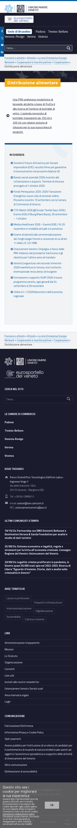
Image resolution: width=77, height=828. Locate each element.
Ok (52, 805)
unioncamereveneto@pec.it (31, 508)
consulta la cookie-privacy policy (19, 814)
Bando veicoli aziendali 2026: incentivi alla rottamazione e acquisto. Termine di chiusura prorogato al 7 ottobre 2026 (39, 182)
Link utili (9, 676)
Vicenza (43, 36)
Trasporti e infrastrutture (48, 603)
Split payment (13, 739)
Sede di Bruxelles (19, 31)
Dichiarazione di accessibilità (21, 771)
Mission (9, 649)
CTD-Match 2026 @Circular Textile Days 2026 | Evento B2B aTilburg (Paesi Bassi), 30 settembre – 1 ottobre (40, 214)
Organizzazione (14, 662)
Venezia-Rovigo (15, 36)
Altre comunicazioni (16, 765)
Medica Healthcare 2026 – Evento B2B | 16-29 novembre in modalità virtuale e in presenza (39, 227)
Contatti (10, 669)
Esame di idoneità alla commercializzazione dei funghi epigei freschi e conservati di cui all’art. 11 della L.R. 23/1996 (41, 239)
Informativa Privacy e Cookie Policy (24, 732)
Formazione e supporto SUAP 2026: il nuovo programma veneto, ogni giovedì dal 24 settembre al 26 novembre (38, 282)
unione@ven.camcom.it (30, 503)
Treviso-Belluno (58, 31)
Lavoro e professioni (18, 598)
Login (8, 702)
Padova (40, 31)
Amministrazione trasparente (22, 643)
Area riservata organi (17, 695)
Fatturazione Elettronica (19, 726)
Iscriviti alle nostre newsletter (22, 682)
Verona (31, 36)
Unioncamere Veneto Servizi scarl (24, 689)
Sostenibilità (14, 617)
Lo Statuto (11, 656)
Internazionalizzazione (19, 608)
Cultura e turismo (34, 619)
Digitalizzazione (44, 611)
